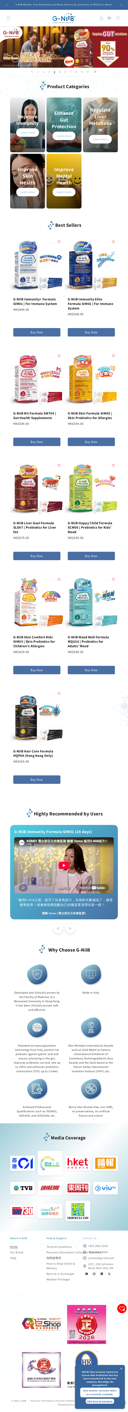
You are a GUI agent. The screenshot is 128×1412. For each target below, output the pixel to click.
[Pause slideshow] (96, 71)
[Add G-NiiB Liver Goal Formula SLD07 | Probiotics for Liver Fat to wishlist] (59, 465)
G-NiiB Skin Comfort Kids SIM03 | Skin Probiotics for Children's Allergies (34, 641)
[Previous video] (58, 928)
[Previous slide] (32, 71)
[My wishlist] (109, 18)
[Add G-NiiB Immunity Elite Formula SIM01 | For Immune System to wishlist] (113, 241)
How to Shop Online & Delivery (61, 1266)
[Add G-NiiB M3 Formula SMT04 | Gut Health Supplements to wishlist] (59, 356)
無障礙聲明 (54, 1258)
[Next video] (70, 928)
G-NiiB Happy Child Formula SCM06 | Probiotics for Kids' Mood (90, 527)
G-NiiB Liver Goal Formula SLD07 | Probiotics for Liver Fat (34, 527)
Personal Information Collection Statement (74, 1252)
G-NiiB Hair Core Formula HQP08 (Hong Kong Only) (33, 753)
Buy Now (36, 332)
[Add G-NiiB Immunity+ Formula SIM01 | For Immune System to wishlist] (59, 241)
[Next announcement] (121, 5)
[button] (8, 18)
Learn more (27, 132)
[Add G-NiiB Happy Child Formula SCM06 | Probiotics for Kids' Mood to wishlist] (113, 465)
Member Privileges (58, 1279)
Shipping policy (66, 1404)
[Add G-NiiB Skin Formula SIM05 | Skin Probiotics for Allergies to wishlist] (113, 356)
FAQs (13, 1258)
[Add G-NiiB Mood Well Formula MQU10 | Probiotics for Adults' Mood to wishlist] (113, 579)
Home (14, 1247)
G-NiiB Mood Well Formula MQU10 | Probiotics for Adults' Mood (88, 641)
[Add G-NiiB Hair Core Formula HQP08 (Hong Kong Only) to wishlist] (59, 693)
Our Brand (16, 1252)
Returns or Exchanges (60, 1274)
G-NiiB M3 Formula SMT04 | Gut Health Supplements (34, 415)
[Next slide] (87, 71)
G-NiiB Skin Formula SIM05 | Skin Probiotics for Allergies (90, 415)
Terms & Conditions (59, 1247)
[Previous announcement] (6, 5)
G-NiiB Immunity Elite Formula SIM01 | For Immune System (90, 303)
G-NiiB (23, 1400)
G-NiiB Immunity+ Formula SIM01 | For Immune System (35, 301)
